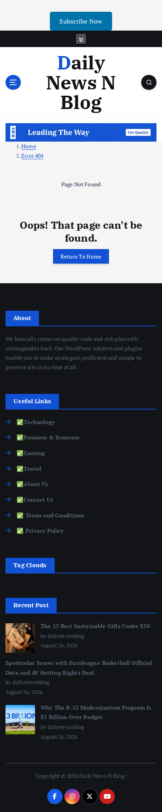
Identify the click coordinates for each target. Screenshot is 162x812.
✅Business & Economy (48, 437)
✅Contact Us (35, 499)
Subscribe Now (80, 21)
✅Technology (36, 422)
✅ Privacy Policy (40, 530)
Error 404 (32, 155)
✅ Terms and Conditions (50, 515)
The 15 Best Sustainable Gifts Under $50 (95, 626)
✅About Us (32, 484)
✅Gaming (31, 453)
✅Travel (29, 468)
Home (28, 146)
